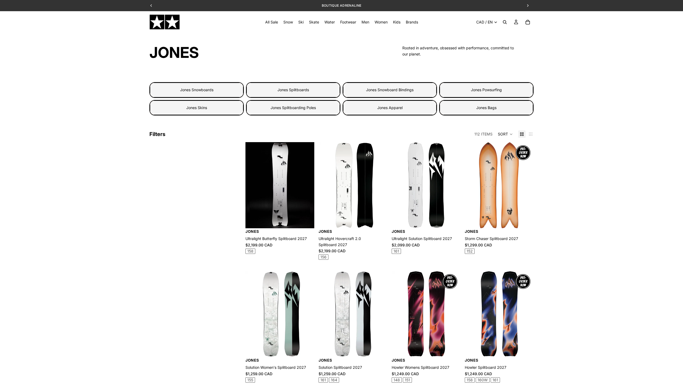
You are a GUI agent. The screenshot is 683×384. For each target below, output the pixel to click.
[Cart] (528, 22)
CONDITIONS (373, 5)
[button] (505, 134)
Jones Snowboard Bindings (390, 89)
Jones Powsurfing (486, 89)
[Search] (505, 22)
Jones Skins (196, 107)
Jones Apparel (390, 107)
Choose (310, 220)
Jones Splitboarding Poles (293, 107)
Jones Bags (486, 107)
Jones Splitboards (293, 89)
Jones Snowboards (196, 89)
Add (383, 220)
